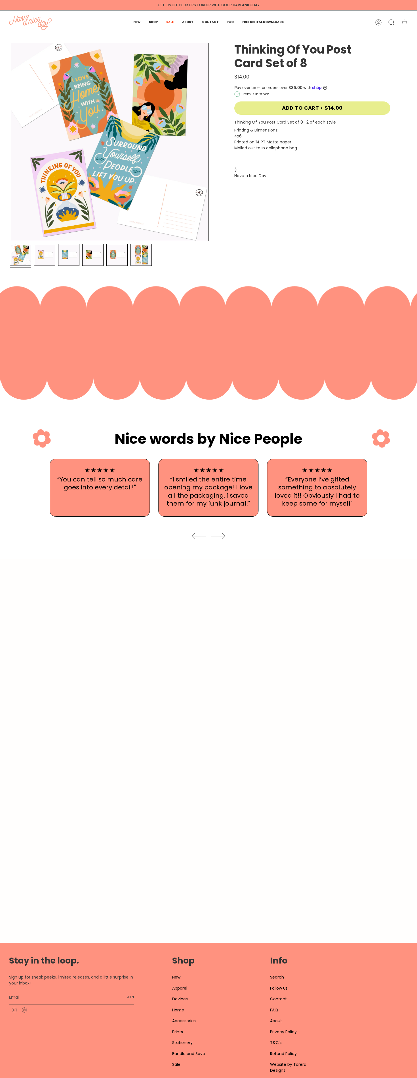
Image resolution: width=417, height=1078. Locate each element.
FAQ (274, 1010)
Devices (180, 999)
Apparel (179, 988)
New (176, 977)
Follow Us (279, 988)
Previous (10, 142)
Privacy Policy (283, 1032)
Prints (177, 1032)
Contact (278, 999)
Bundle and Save (188, 1053)
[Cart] (404, 22)
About (276, 1021)
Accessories (184, 1021)
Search (277, 977)
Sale (176, 1064)
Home (178, 1010)
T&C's (276, 1042)
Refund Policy (283, 1053)
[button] (153, 22)
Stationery (182, 1042)
